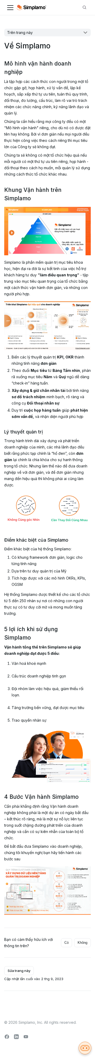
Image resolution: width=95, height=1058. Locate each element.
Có (66, 943)
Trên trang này (20, 32)
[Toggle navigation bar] (10, 8)
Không (82, 943)
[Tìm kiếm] (84, 7)
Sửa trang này (19, 971)
